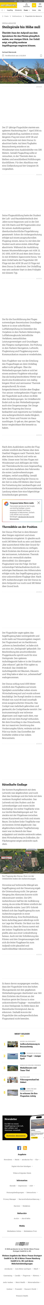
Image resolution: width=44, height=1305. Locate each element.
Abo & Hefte (26, 1218)
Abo (15, 1)
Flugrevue (26, 1275)
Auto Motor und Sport (23, 1269)
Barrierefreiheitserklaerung (29, 1199)
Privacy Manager (9, 1199)
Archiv (16, 1218)
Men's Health (20, 1282)
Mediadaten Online (14, 1231)
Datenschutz (31, 1192)
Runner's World (30, 1289)
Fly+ (37, 1160)
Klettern (36, 1275)
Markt (17, 1160)
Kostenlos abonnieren (16, 1135)
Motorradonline (33, 1282)
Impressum (22, 1186)
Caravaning (8, 1275)
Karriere (17, 1206)
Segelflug (10, 10)
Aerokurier (8, 1269)
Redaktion (26, 1206)
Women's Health (22, 1296)
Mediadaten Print (30, 1231)
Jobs (39, 10)
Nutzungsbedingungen (15, 1192)
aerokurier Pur (27, 1160)
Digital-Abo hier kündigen (21, 1166)
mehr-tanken (8, 1282)
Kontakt (13, 1186)
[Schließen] (38, 503)
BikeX (36, 1269)
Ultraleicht (18, 10)
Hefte (20, 1)
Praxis (26, 10)
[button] (22, 71)
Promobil (18, 1289)
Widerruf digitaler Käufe (22, 1173)
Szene (34, 10)
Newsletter (8, 1160)
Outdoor (9, 1289)
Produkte (27, 1)
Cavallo (17, 1275)
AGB (31, 1186)
